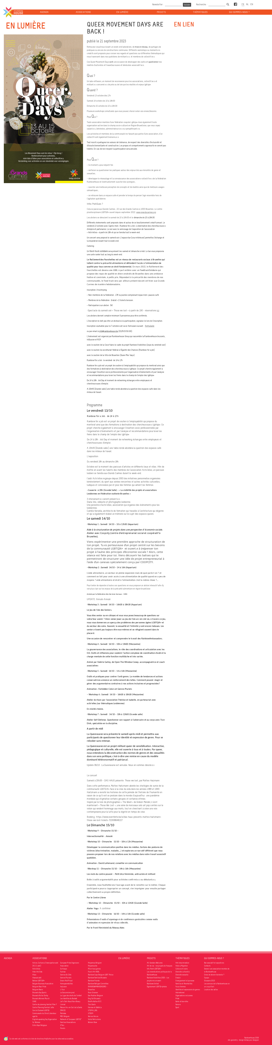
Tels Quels (91, 1004)
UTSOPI (90, 1013)
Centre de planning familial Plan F (44, 1004)
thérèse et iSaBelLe (95, 1007)
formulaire (149, 325)
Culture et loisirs (182, 969)
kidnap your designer (251, 1040)
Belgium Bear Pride (39, 987)
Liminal (62, 1004)
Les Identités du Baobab (68, 998)
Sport (177, 1007)
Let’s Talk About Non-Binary (70, 1001)
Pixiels (62, 1028)
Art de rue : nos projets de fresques (159, 966)
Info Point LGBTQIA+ (154, 969)
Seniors (178, 1004)
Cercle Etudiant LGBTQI (40, 1010)
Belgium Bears (37, 989)
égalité (34, 1016)
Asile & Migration (182, 966)
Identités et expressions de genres (188, 989)
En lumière (122, 12)
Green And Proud (66, 981)
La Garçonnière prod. (67, 992)
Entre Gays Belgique (39, 1025)
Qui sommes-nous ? (239, 12)
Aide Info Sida (37, 972)
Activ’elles (36, 969)
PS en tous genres (94, 969)
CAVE (34, 1001)
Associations (83, 12)
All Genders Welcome (155, 963)
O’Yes (62, 1025)
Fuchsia (62, 972)
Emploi (178, 978)
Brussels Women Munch (40, 998)
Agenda (44, 12)
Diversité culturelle (183, 972)
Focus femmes (181, 987)
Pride (177, 998)
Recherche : (202, 4)
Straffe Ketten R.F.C (94, 1001)
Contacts (207, 966)
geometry (234, 1040)
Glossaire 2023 (209, 981)
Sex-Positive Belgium (95, 995)
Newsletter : (158, 4)
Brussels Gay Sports (39, 992)
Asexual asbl (37, 978)
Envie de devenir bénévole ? (214, 975)
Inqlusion (63, 987)
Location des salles (211, 989)
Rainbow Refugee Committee (98, 984)
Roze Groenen (93, 992)
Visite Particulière (94, 1019)
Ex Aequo (63, 969)
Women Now (92, 1022)
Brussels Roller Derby (40, 995)
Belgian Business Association (42, 984)
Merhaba (63, 1013)
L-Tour (62, 989)
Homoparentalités (66, 984)
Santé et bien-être (182, 1001)
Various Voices (93, 1016)
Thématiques (200, 12)
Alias (34, 975)
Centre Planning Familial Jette (43, 1007)
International (180, 992)
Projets (161, 12)
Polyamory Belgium (95, 963)
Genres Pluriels (65, 978)
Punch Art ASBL (93, 972)
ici (158, 310)
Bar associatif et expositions (214, 963)
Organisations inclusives (184, 995)
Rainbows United (153, 984)
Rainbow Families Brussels (97, 978)
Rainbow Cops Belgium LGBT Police (100, 975)
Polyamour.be (92, 966)
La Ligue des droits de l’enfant (71, 995)
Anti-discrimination (182, 963)
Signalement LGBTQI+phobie (157, 987)
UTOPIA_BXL (92, 1010)
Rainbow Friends (93, 981)
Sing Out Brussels (94, 998)
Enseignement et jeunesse (185, 981)
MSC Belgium (65, 1016)
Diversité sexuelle (182, 975)
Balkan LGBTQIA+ (38, 981)
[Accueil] (13, 12)
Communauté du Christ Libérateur (44, 1013)
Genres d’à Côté (65, 975)
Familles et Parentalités (184, 984)
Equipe (206, 978)
